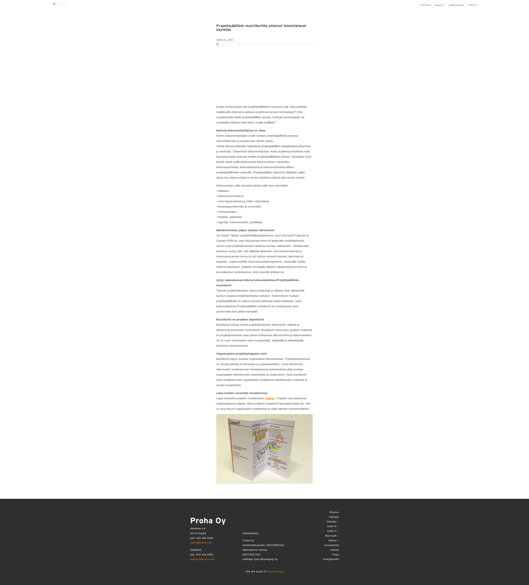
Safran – (333, 540)
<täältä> (269, 398)
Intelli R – (333, 526)
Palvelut (439, 5)
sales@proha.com (201, 542)
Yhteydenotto (331, 559)
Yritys (335, 554)
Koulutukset (331, 545)
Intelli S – (333, 531)
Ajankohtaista (456, 5)
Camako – (332, 521)
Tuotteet (425, 5)
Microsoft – (332, 535)
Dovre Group (275, 571)
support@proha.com (202, 559)
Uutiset (334, 549)
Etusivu (334, 512)
